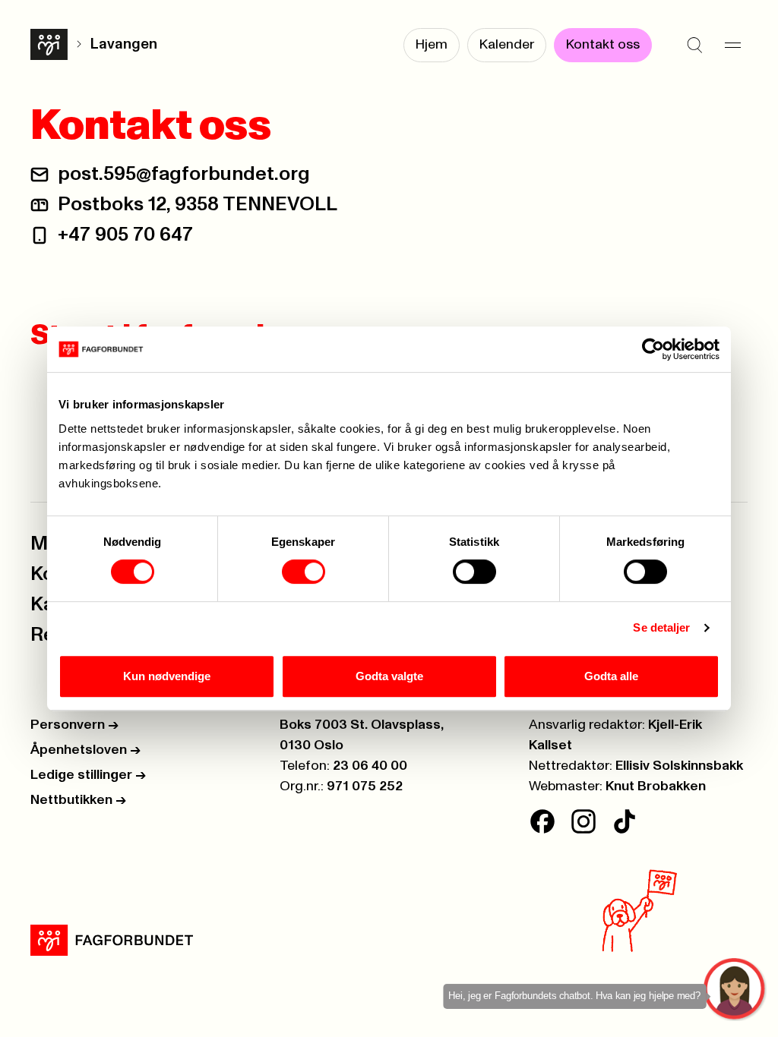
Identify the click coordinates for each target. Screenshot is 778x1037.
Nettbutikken (78, 800)
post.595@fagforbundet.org (184, 174)
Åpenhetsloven (85, 750)
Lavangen (123, 44)
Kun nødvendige (166, 676)
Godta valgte (389, 676)
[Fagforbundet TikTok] (624, 821)
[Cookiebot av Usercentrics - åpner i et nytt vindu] (653, 349)
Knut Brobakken (656, 786)
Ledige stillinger (88, 775)
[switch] (303, 571)
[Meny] (732, 45)
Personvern (74, 725)
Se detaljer (661, 627)
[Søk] (694, 45)
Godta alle (611, 676)
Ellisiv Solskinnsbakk (679, 766)
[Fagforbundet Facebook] (542, 821)
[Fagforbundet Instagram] (583, 821)
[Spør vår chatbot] (735, 989)
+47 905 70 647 (125, 234)
